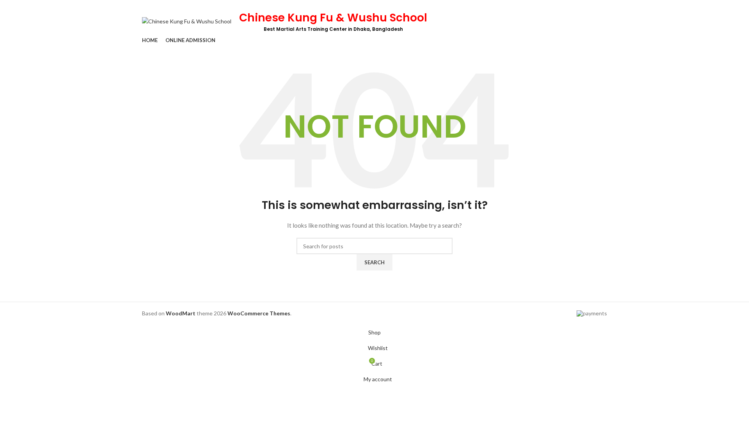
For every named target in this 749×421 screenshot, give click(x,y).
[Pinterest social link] (584, 5)
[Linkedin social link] (593, 5)
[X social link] (575, 5)
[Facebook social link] (566, 5)
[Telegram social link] (602, 5)
